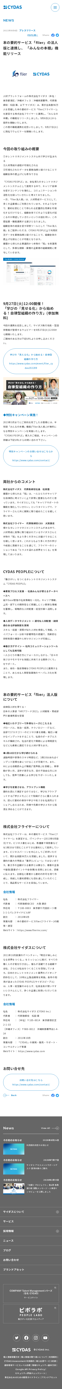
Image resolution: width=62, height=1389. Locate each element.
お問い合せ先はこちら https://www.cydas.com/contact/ (31, 1082)
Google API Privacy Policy (30, 1369)
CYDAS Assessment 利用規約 (19, 1361)
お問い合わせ (11, 1260)
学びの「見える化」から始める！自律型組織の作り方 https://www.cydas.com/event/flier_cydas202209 (31, 361)
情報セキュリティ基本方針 (44, 1365)
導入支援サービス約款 (46, 1361)
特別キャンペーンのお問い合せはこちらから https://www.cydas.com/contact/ (31, 456)
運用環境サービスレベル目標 (17, 1365)
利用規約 (53, 1357)
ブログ (7, 1250)
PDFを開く (33, 35)
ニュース (8, 1240)
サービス (8, 1221)
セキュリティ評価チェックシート (30, 1373)
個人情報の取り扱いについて (34, 1357)
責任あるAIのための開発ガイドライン (22, 1377)
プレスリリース (27, 30)
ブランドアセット (13, 1269)
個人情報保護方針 (11, 1357)
